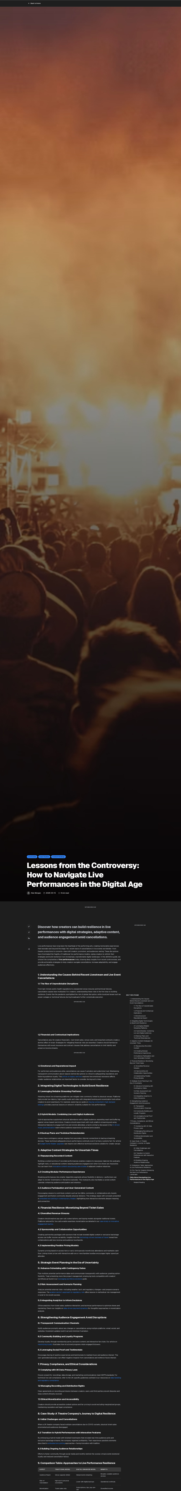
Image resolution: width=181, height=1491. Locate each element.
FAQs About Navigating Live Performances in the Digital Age (142, 1178)
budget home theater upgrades (52, 1144)
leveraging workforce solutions (70, 1279)
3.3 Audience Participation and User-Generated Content (144, 1057)
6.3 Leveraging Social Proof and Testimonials (143, 1117)
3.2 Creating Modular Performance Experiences (142, 1052)
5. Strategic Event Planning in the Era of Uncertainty (141, 1082)
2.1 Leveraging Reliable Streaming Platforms (141, 1027)
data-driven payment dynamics (76, 1308)
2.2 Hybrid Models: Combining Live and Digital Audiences (144, 1032)
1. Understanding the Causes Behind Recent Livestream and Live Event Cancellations (141, 1001)
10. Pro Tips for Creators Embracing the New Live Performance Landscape (142, 1172)
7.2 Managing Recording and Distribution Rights (143, 1132)
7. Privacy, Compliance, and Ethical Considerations (141, 1122)
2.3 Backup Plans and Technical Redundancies (142, 1037)
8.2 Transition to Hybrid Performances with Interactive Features (144, 1155)
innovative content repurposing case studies (70, 1166)
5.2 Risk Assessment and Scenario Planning (142, 1092)
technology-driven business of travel (94, 1237)
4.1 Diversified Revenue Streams (141, 1067)
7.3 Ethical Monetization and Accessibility (143, 1137)
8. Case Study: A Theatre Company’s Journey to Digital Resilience (140, 1143)
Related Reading (139, 1182)
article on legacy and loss (72, 1076)
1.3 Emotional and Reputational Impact (140, 1017)
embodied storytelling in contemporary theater (58, 1198)
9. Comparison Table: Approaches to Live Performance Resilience (141, 1166)
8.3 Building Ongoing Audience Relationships (142, 1161)
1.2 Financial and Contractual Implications (143, 1012)
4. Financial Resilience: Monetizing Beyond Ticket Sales (141, 1062)
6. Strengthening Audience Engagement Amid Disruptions (140, 1102)
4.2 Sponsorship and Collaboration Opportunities (143, 1072)
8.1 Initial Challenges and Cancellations (142, 1149)
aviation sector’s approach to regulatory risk (67, 1292)
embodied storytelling (56, 1443)
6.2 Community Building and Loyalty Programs (143, 1112)
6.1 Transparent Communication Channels (142, 1107)
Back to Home (36, 3)
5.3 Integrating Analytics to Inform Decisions (143, 1097)
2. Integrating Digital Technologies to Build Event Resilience (141, 1022)
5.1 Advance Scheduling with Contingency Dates (143, 1087)
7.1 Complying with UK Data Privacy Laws (143, 1127)
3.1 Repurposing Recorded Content (142, 1047)
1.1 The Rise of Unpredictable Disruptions (143, 1007)
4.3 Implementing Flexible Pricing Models (142, 1077)
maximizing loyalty (45, 1344)
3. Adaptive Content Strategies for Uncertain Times (141, 1042)
